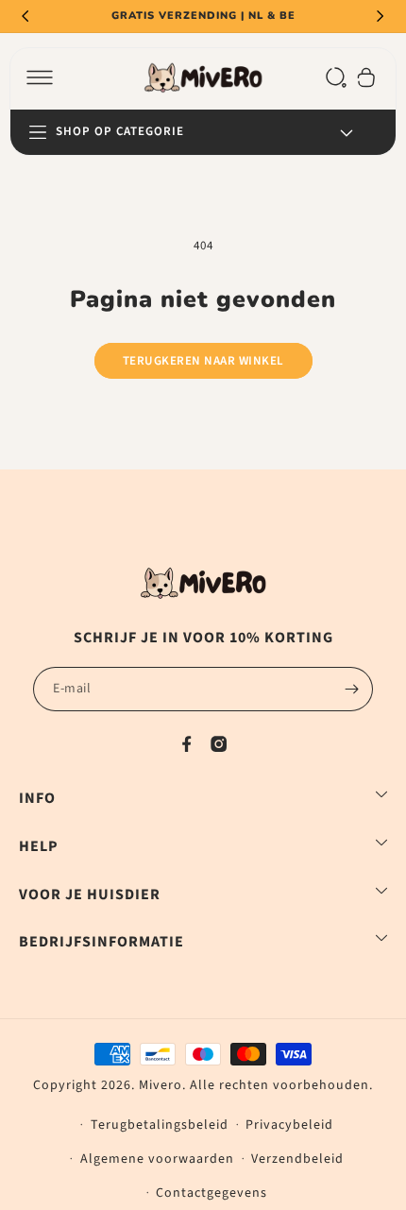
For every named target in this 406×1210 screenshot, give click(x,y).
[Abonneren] (351, 689)
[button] (39, 77)
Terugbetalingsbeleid (159, 1125)
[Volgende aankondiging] (380, 16)
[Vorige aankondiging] (25, 16)
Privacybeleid (289, 1125)
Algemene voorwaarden (157, 1159)
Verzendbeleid (297, 1159)
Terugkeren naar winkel (203, 360)
